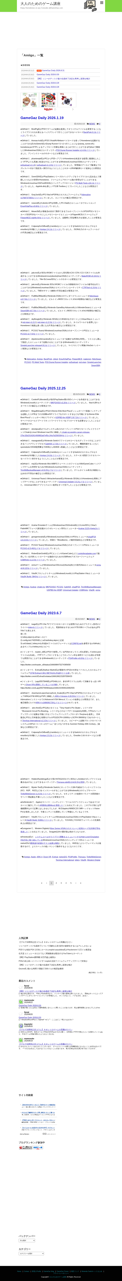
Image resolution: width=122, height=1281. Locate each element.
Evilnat (55, 857)
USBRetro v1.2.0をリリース (32, 560)
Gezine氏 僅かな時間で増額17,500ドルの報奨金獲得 (41, 969)
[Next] (76, 883)
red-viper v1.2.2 (29, 322)
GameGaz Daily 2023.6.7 (41, 613)
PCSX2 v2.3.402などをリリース (34, 548)
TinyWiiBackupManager (91, 587)
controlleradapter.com (87, 553)
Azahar (33, 587)
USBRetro (83, 590)
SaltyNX (67, 587)
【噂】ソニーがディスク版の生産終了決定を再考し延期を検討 (45, 965)
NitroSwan (96, 359)
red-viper (82, 362)
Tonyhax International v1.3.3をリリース (39, 721)
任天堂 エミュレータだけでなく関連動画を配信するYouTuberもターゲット (51, 953)
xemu (98, 590)
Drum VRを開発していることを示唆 (41, 685)
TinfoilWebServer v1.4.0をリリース (35, 794)
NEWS (92, 124)
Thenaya (82, 857)
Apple (33, 857)
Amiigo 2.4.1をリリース (50, 229)
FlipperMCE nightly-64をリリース (34, 218)
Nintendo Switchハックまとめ (92, 1271)
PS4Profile (72, 857)
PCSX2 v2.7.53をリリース (31, 334)
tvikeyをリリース (35, 627)
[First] (41, 883)
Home (19, 1271)
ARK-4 (39, 857)
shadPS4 (76, 587)
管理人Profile (36, 1271)
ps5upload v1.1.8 (27, 165)
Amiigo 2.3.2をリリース (50, 735)
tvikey (77, 860)
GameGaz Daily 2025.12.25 (43, 388)
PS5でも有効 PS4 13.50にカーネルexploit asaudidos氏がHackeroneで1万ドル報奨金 (55, 950)
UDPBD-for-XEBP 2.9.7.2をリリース (71, 417)
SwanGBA (95, 365)
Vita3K (92, 590)
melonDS (63, 857)
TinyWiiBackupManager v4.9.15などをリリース (40, 470)
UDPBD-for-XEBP (54, 590)
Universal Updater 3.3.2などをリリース (75, 482)
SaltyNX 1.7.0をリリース (55, 444)
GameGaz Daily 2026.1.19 (42, 118)
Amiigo (40, 359)
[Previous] (46, 883)
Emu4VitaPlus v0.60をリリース (33, 206)
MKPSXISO (51, 587)
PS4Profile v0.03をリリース (80, 658)
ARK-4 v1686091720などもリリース (51, 703)
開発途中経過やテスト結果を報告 (44, 843)
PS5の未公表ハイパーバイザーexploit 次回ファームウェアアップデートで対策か (53, 961)
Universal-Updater (70, 590)
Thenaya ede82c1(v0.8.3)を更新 (70, 782)
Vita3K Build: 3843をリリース (33, 577)
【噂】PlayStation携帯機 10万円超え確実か (37, 957)
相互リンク (75, 1271)
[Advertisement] (61, 30)
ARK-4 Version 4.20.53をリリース (69, 696)
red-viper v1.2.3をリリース (48, 322)
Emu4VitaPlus (65, 359)
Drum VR (47, 857)
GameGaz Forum (63, 1271)
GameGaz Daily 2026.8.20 (30, 1006)
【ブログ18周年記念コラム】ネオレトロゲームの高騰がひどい (45, 942)
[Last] (81, 883)
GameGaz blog (49, 1271)
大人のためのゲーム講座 (40, 4)
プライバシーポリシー (61, 1273)
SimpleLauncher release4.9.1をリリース (37, 345)
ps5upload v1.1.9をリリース (49, 165)
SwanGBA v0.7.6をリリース (32, 311)
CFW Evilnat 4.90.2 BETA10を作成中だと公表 (49, 673)
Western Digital (93, 860)
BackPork (48, 359)
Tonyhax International (65, 860)
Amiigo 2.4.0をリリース (50, 455)
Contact (26, 1271)
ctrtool (55, 359)
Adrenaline (31, 359)
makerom (87, 359)
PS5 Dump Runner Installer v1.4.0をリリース (75, 150)
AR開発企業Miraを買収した (51, 805)
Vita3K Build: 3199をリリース (39, 820)
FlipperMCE (77, 359)
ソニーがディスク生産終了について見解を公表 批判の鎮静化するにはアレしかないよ (55, 946)
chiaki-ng (41, 587)
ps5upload (73, 362)
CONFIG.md (76, 643)
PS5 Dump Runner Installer (56, 362)
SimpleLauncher (94, 362)
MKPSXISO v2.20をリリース (63, 403)
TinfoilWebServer (93, 857)
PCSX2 (27, 362)
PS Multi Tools (38, 362)
